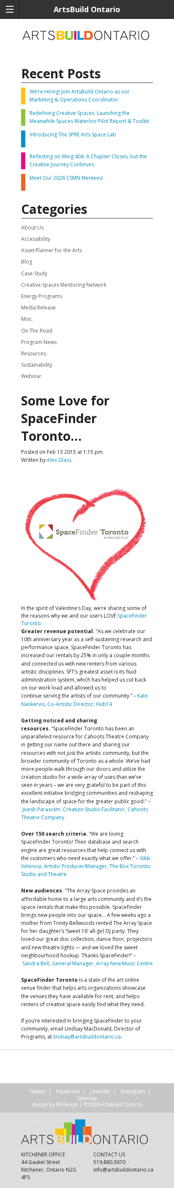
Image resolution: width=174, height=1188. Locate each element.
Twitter (37, 1091)
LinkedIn (100, 1091)
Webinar (31, 376)
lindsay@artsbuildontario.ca (87, 1036)
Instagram (133, 1091)
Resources (33, 353)
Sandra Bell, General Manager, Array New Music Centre (87, 963)
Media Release (38, 307)
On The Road (36, 330)
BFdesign (67, 1104)
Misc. (27, 318)
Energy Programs (41, 296)
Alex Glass (59, 459)
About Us (32, 227)
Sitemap (87, 1098)
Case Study (34, 273)
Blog (26, 261)
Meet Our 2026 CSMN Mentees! (66, 177)
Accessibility (35, 238)
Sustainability (36, 364)
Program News (39, 342)
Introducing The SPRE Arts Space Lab (73, 134)
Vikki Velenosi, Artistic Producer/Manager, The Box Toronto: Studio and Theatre (86, 866)
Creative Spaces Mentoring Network (63, 284)
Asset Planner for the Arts (51, 250)
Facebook (68, 1091)
